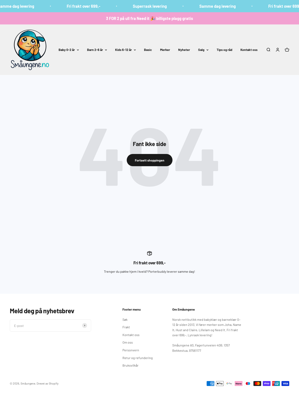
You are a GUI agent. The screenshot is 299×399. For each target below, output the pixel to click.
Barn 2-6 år (95, 50)
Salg (201, 50)
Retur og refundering (137, 358)
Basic (148, 50)
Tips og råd (224, 50)
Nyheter (184, 50)
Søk (125, 319)
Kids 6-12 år (123, 50)
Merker (165, 50)
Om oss (127, 342)
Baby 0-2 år (67, 50)
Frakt (126, 327)
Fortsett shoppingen (149, 160)
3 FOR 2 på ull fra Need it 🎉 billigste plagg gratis (149, 18)
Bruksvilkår (130, 365)
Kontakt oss (249, 50)
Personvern (130, 350)
